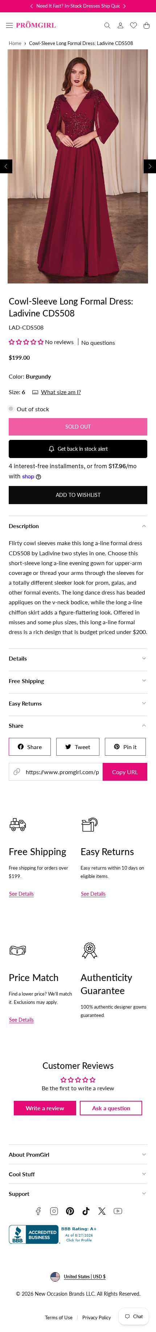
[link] (120, 25)
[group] (78, 166)
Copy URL (125, 771)
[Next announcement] (124, 6)
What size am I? (61, 391)
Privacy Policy (96, 1317)
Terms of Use (59, 1317)
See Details (21, 894)
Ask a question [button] (111, 1107)
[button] (9, 25)
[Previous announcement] (31, 6)
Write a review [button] (45, 1107)
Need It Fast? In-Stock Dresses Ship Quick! (80, 6)
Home (15, 43)
